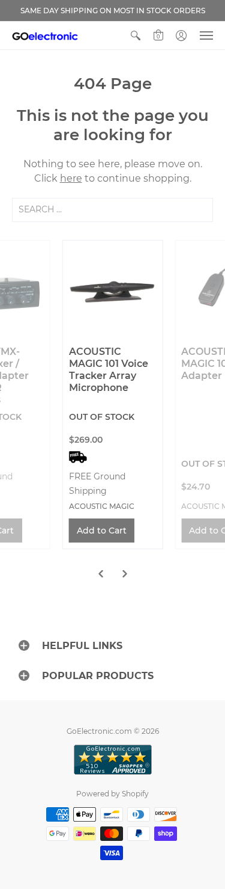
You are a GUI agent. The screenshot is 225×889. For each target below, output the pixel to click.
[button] (135, 35)
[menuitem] (135, 35)
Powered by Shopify (112, 793)
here (71, 178)
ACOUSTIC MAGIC (101, 506)
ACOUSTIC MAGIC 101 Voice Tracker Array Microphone (108, 369)
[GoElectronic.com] (45, 35)
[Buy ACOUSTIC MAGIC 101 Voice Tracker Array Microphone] (113, 290)
